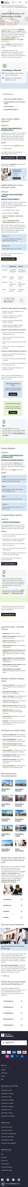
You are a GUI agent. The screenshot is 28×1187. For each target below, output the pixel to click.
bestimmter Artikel (13, 220)
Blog (2, 1079)
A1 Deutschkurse (8, 1001)
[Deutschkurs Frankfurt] (7, 814)
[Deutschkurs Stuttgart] (20, 814)
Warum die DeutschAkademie (9, 965)
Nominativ (12, 216)
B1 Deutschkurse (8, 1013)
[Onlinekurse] (14, 174)
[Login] (15, 2)
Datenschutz (4, 1160)
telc (2, 866)
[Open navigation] (26, 2)
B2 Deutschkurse (8, 1019)
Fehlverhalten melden (6, 1170)
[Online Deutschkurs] (20, 843)
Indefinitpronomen (8, 710)
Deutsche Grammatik (12, 5)
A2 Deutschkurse (8, 1007)
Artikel (21, 39)
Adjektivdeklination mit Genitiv (11, 669)
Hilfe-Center (4, 1073)
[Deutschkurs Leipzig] (20, 828)
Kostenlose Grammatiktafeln (8, 1143)
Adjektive (3, 7)
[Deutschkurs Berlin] (7, 784)
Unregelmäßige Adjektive (11, 109)
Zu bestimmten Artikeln (9, 259)
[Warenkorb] (13, 2)
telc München (7, 905)
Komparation (6, 633)
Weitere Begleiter (9, 106)
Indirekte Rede (7, 716)
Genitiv (17, 216)
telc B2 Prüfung (12, 873)
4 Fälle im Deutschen (17, 593)
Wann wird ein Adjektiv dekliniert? (13, 99)
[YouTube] (19, 1179)
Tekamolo (5, 721)
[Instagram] (13, 1179)
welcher (14, 470)
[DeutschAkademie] (5, 2)
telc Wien (6, 917)
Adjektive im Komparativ (10, 636)
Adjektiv (8, 44)
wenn (8, 31)
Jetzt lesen (13, 394)
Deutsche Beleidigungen (9, 739)
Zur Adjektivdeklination (9, 158)
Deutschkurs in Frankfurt (7, 1103)
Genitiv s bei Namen (8, 696)
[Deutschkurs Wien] (7, 798)
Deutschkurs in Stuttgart (7, 1106)
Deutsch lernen (4, 5)
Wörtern (16, 463)
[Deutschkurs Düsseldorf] (7, 843)
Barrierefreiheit (5, 1163)
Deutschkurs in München (7, 1093)
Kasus (4, 216)
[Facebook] (2, 1179)
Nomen (20, 31)
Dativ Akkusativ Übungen (10, 691)
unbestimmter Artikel (9, 222)
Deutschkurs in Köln (6, 1109)
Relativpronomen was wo (10, 705)
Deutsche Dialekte (8, 750)
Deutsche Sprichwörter (9, 765)
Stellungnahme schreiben (10, 755)
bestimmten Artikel (10, 38)
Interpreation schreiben (9, 759)
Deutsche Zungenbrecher (10, 734)
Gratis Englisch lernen (6, 1130)
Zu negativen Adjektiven (9, 563)
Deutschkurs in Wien (6, 1096)
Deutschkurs (13, 164)
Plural (16, 213)
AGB (2, 1154)
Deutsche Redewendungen (10, 744)
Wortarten (20, 5)
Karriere (3, 1076)
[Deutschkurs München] (20, 784)
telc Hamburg (7, 899)
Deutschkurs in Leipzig (7, 1113)
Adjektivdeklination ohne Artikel (12, 664)
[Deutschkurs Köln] (7, 828)
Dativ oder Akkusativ (8, 685)
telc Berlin (6, 911)
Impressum (4, 1157)
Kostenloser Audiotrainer (7, 1136)
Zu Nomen (21, 158)
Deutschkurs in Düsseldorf (8, 1116)
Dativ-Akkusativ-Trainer (7, 1140)
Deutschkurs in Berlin (6, 1090)
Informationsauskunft (6, 1167)
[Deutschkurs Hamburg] (20, 798)
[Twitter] (8, 1179)
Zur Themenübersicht (8, 614)
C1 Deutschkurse (8, 1025)
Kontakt (3, 1069)
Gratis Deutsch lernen (6, 1127)
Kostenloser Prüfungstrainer (8, 1133)
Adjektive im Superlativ (9, 641)
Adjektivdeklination (10, 7)
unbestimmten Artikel (7, 39)
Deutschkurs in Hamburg (7, 1100)
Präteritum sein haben (9, 700)
